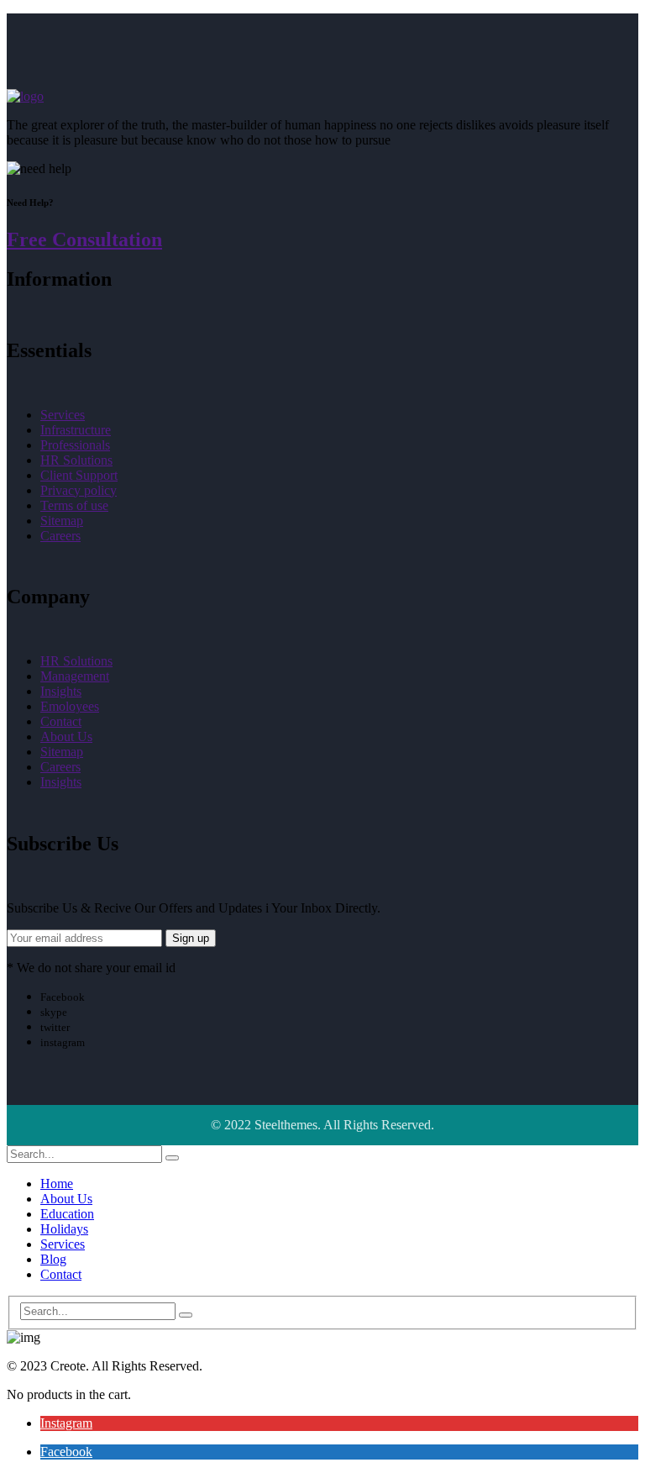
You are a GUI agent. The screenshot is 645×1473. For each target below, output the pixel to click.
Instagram (66, 1423)
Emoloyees (69, 706)
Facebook (66, 1451)
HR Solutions (76, 460)
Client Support (79, 475)
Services (62, 415)
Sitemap (61, 520)
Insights (60, 691)
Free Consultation (84, 239)
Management (74, 676)
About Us (66, 736)
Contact (60, 721)
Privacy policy (78, 490)
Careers (60, 536)
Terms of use (74, 505)
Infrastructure (75, 430)
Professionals (75, 445)
